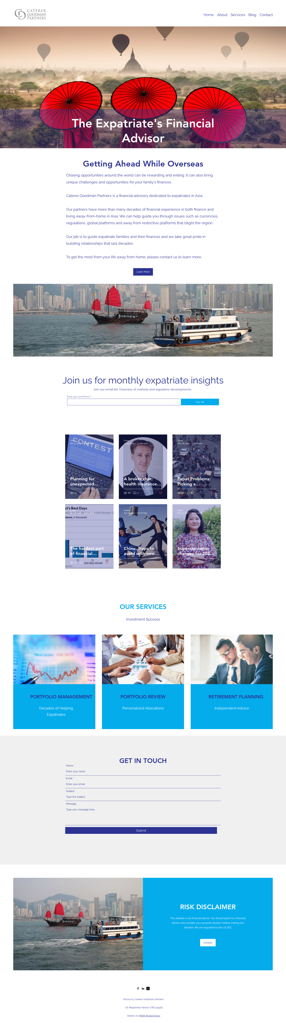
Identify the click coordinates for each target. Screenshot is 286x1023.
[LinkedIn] (143, 988)
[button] (143, 272)
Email (69, 778)
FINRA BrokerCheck (150, 1015)
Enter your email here (78, 396)
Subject (70, 791)
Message (71, 804)
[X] (148, 988)
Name (69, 765)
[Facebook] (138, 988)
